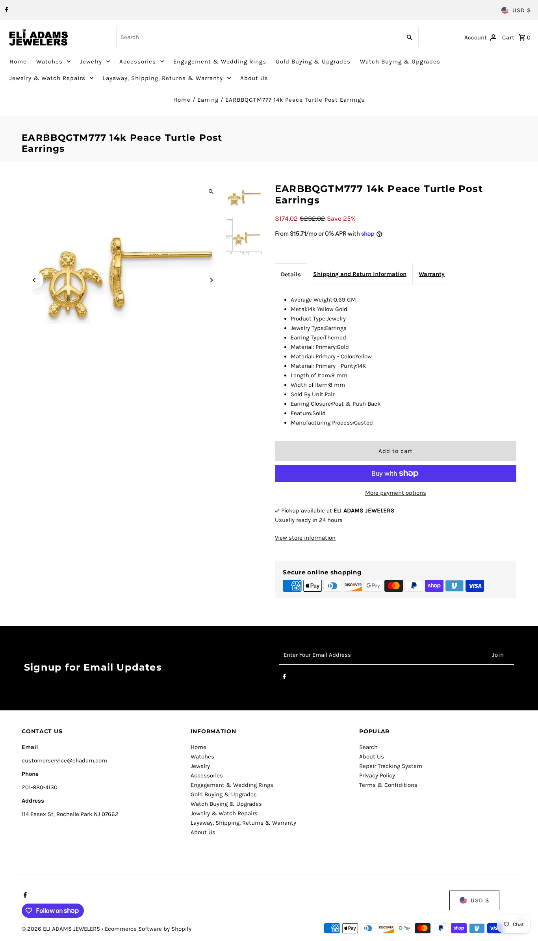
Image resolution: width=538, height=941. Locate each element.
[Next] (211, 280)
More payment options (395, 492)
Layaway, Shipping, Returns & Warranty (163, 78)
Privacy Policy (377, 775)
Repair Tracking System (390, 766)
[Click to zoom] (211, 192)
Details (291, 274)
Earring (208, 99)
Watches (49, 61)
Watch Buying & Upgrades (400, 61)
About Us (254, 78)
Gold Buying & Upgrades (313, 61)
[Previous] (34, 280)
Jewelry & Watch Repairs (47, 78)
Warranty (432, 274)
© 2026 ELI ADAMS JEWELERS (62, 928)
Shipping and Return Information (359, 274)
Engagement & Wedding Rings (219, 61)
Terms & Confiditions (388, 784)
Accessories (137, 61)
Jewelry (91, 61)
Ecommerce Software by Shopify (148, 928)
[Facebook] (5, 10)
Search (368, 747)
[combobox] (258, 37)
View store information (305, 537)
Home (18, 61)
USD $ (521, 10)
